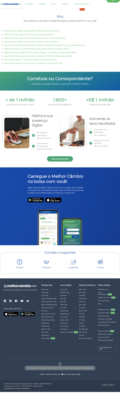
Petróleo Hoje (64, 292)
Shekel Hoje (45, 323)
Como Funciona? (103, 337)
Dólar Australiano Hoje (49, 301)
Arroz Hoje (63, 317)
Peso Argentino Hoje (48, 314)
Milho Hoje (63, 305)
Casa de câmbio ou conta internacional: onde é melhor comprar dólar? (37, 49)
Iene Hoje (44, 311)
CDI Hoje (82, 301)
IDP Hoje (82, 320)
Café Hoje (63, 295)
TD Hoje (81, 314)
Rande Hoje (45, 326)
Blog (99, 304)
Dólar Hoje (44, 289)
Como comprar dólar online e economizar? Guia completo (31, 42)
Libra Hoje (44, 295)
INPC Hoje (82, 289)
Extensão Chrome (106, 309)
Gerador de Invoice (106, 297)
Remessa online (103, 289)
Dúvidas (19, 267)
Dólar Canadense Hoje (48, 298)
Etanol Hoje (64, 326)
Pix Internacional (103, 301)
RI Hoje (81, 323)
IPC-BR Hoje (83, 329)
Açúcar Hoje (64, 311)
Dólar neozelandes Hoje (49, 305)
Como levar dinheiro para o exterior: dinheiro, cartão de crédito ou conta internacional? (44, 45)
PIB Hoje (82, 317)
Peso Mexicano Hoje (47, 320)
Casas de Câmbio (103, 325)
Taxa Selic (82, 295)
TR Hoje (81, 335)
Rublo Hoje (45, 335)
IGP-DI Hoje (83, 332)
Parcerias (46, 267)
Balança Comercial (85, 338)
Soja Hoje (63, 301)
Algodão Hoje (64, 314)
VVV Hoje (82, 326)
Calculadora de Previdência (107, 322)
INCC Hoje (82, 305)
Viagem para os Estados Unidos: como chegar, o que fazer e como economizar (40, 52)
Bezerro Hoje (64, 320)
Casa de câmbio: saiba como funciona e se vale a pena (28, 34)
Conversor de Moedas (105, 319)
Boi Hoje (63, 298)
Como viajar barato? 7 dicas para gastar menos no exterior (30, 59)
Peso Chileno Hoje (47, 317)
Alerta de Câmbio (104, 316)
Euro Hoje (44, 292)
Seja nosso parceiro (60, 159)
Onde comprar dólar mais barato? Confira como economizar (32, 31)
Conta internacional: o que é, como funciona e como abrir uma (33, 63)
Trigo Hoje (63, 329)
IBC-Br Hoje (83, 311)
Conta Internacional (104, 293)
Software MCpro (105, 331)
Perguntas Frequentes (105, 334)
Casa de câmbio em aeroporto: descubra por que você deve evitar (34, 38)
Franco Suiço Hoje (47, 308)
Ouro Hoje (63, 289)
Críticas (100, 267)
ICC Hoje (82, 308)
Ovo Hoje (63, 308)
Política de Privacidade (105, 340)
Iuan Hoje (44, 332)
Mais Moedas (47, 338)
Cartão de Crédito (106, 313)
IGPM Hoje (82, 298)
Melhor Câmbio (46, 374)
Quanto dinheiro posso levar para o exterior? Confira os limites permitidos (38, 56)
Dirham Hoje (45, 329)
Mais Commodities (68, 332)
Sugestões (73, 267)
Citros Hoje (64, 323)
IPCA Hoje (82, 292)
